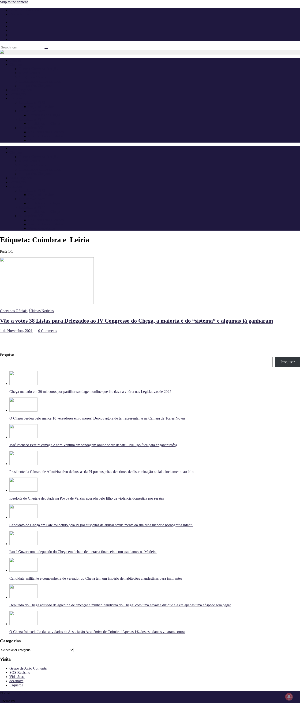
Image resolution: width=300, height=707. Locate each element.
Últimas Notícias (41, 311)
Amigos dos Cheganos (35, 86)
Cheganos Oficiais (32, 77)
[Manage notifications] (289, 696)
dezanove (16, 681)
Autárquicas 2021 (32, 128)
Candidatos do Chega (44, 115)
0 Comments (47, 331)
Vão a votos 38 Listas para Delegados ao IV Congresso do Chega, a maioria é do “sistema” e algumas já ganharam (136, 321)
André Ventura (30, 73)
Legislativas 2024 (32, 111)
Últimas (15, 60)
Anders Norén (26, 701)
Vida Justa (17, 677)
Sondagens (17, 94)
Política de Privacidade (26, 10)
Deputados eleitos (41, 107)
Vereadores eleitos (41, 140)
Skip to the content (14, 2)
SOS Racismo (19, 672)
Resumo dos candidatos (45, 136)
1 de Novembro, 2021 (16, 331)
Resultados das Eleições (46, 132)
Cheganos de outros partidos (40, 81)
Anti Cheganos (20, 90)
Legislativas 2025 (32, 102)
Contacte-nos (19, 14)
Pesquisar (7, 355)
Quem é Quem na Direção (38, 69)
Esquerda (16, 685)
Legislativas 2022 (32, 119)
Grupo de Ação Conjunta (28, 668)
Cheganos (19, 693)
